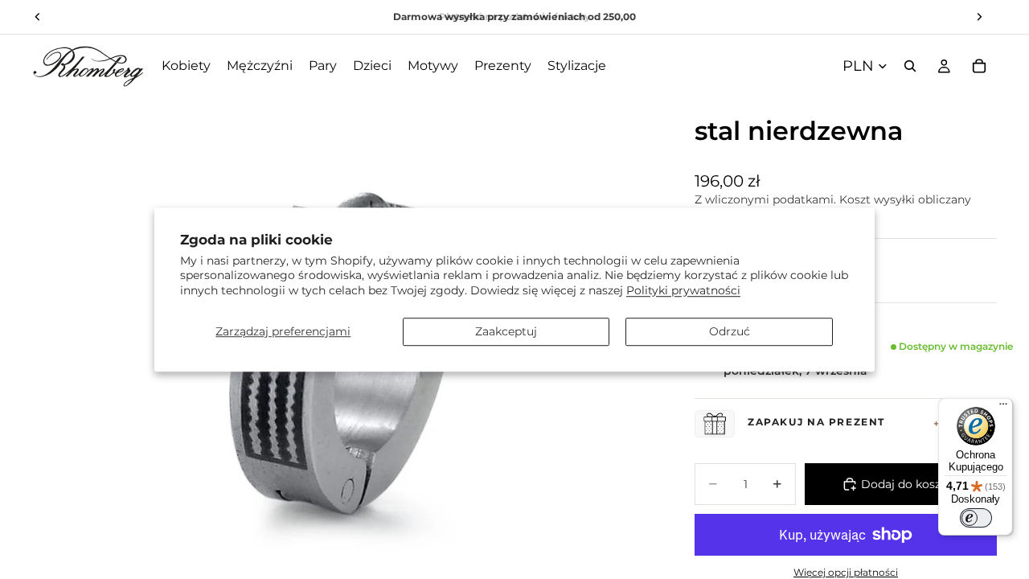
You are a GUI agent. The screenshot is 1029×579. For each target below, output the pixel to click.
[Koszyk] (979, 66)
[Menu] (1003, 407)
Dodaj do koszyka (910, 484)
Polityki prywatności (683, 290)
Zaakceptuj (506, 331)
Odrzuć (729, 331)
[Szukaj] (910, 66)
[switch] (976, 518)
